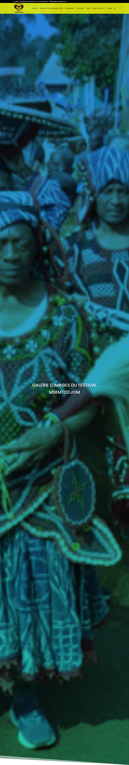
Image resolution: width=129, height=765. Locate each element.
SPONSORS (80, 8)
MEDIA (109, 8)
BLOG (88, 8)
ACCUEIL (34, 8)
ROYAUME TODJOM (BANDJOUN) (51, 8)
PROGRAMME (69, 8)
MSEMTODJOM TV (98, 8)
